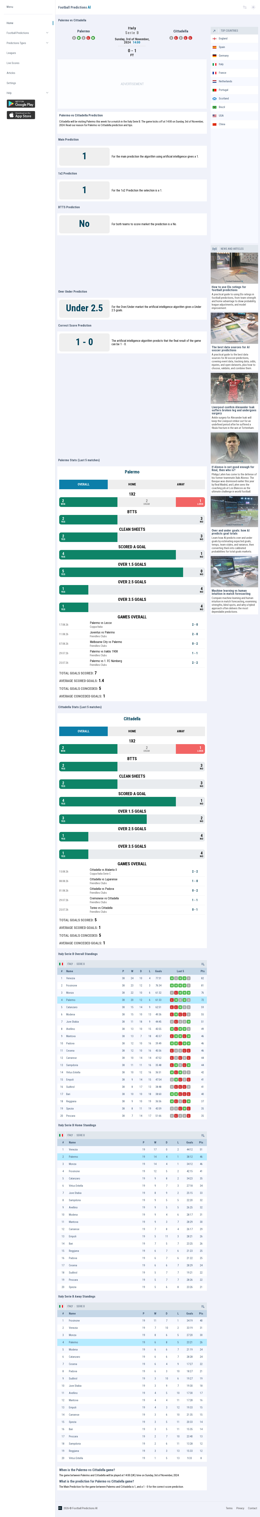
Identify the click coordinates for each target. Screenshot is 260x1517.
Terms (229, 1508)
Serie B (80, 963)
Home (10, 23)
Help (29, 94)
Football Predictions (29, 34)
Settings (11, 83)
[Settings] (245, 7)
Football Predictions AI (84, 1508)
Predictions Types (29, 44)
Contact (252, 1508)
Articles (11, 73)
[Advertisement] (132, 84)
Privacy (240, 1508)
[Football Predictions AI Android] (28, 103)
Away (180, 484)
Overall (83, 484)
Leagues (11, 53)
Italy (70, 963)
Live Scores (13, 63)
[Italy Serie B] (202, 964)
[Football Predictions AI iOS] (28, 115)
